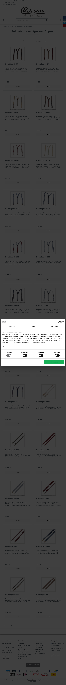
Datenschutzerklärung (16, 346)
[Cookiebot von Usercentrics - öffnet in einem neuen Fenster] (57, 322)
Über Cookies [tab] (54, 326)
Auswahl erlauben (33, 362)
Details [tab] (33, 326)
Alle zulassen (54, 362)
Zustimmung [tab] (11, 326)
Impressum (5, 346)
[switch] (25, 355)
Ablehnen (12, 362)
